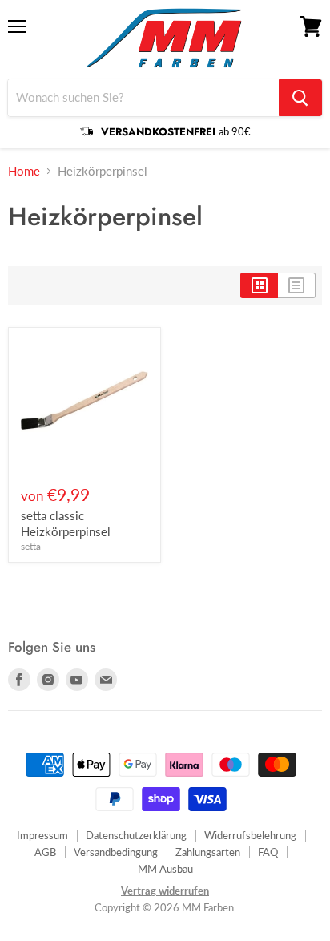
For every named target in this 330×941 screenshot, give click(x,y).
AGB (45, 852)
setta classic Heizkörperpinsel (66, 523)
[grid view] (259, 285)
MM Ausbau (165, 868)
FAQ (268, 852)
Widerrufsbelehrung (250, 835)
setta (31, 546)
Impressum (42, 835)
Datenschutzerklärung (136, 835)
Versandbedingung (116, 852)
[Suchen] (300, 97)
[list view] (297, 285)
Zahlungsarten (207, 852)
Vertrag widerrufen (165, 890)
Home (24, 171)
